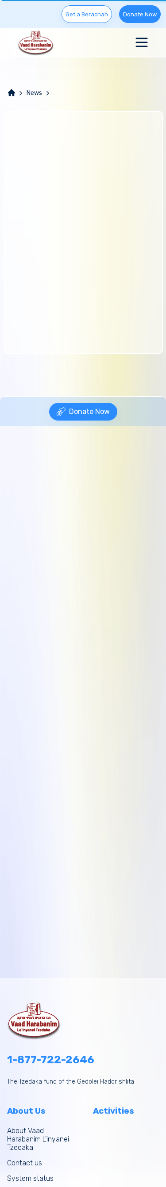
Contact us (24, 1163)
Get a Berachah (87, 14)
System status (30, 1178)
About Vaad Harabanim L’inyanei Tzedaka (38, 1139)
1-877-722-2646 (50, 1060)
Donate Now (140, 14)
